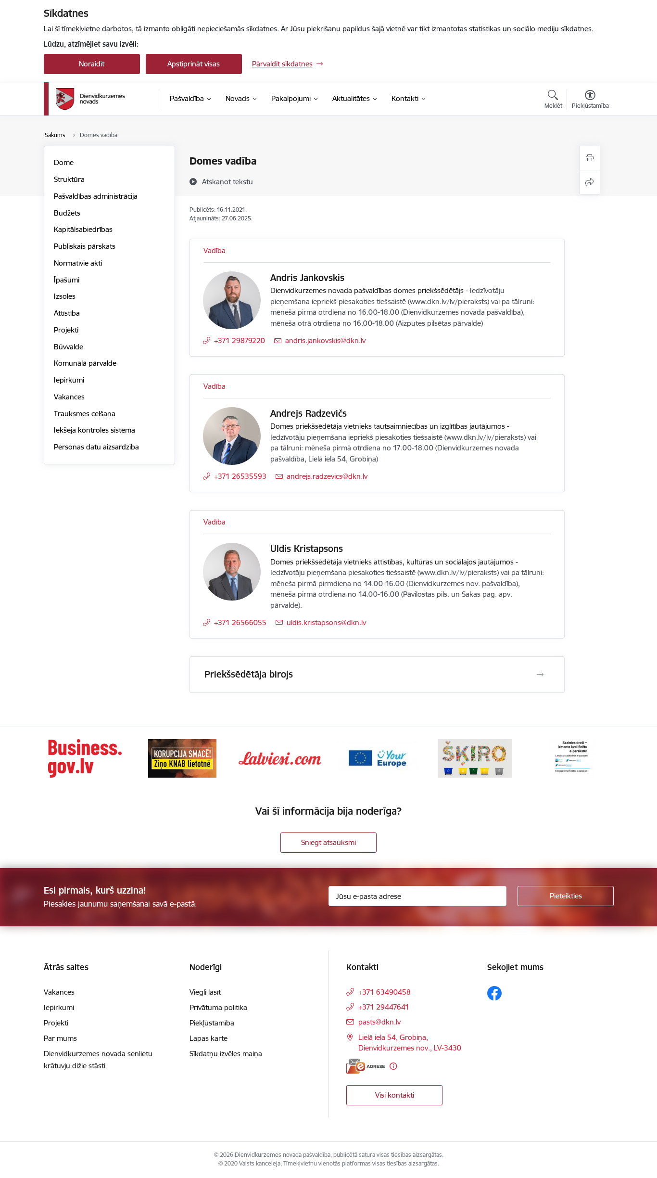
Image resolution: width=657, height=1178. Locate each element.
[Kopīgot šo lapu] (590, 182)
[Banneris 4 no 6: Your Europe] (377, 757)
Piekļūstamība (212, 1022)
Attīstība (67, 313)
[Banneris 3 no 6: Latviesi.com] (280, 757)
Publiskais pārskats (84, 246)
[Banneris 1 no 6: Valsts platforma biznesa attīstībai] (85, 757)
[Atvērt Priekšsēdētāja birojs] (540, 674)
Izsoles (65, 296)
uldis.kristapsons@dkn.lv (326, 622)
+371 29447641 (383, 1007)
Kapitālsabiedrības (83, 229)
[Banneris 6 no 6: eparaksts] (572, 757)
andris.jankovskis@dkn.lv (325, 340)
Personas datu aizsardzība (96, 446)
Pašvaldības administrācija (96, 196)
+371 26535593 (240, 476)
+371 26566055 (240, 622)
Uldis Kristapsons (306, 548)
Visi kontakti (394, 1095)
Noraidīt (91, 63)
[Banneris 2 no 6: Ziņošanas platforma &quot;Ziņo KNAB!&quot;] (182, 757)
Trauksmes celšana (84, 413)
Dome (64, 162)
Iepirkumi (69, 379)
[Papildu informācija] (393, 1066)
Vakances (69, 396)
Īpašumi (66, 279)
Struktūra (69, 179)
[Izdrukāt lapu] (590, 158)
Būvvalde (68, 346)
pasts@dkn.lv (379, 1021)
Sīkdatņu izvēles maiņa (226, 1053)
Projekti (66, 329)
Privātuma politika (218, 1007)
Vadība (214, 250)
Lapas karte (208, 1038)
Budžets (67, 213)
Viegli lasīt (205, 992)
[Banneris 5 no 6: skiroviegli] (475, 757)
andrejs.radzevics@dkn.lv (327, 476)
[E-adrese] (365, 1066)
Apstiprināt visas (193, 63)
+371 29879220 (239, 340)
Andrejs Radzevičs (308, 413)
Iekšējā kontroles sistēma (94, 430)
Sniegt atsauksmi (328, 842)
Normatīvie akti (78, 263)
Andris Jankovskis (307, 277)
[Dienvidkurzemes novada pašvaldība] (104, 99)
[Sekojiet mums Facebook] (494, 993)
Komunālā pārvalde (85, 363)
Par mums (60, 1038)
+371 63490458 (384, 992)
